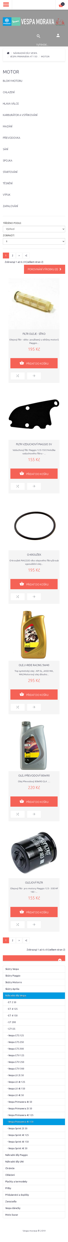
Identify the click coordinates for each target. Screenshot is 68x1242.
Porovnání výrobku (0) (43, 269)
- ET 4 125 (11, 1009)
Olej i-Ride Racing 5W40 (34, 665)
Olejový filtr (34, 882)
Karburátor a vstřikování (20, 115)
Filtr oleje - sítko (34, 333)
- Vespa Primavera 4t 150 (19, 1122)
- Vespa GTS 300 (14, 1048)
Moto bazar (11, 1215)
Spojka (7, 160)
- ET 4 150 (11, 1015)
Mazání (7, 126)
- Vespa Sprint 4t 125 (17, 1135)
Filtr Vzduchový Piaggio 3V (34, 444)
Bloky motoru (12, 80)
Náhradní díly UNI (14, 1161)
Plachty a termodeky (16, 1181)
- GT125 (10, 1029)
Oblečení (10, 1175)
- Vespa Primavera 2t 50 (18, 1108)
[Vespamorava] (34, 21)
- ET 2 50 (10, 1002)
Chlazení (9, 92)
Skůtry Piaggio (12, 975)
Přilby (8, 1188)
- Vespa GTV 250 (14, 1062)
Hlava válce (11, 103)
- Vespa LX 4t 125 (15, 1082)
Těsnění (7, 183)
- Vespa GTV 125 (14, 1055)
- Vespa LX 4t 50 (14, 1095)
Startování (10, 171)
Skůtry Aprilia (12, 989)
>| (26, 255)
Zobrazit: (9, 235)
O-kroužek (34, 554)
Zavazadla (10, 1201)
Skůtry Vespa (12, 969)
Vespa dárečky (12, 1208)
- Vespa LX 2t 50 (14, 1075)
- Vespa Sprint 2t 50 (16, 1128)
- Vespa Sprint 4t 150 (17, 1141)
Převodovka (11, 137)
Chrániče (10, 1168)
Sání (5, 149)
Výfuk (6, 194)
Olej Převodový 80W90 (34, 775)
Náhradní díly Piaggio (16, 1155)
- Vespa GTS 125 (14, 1035)
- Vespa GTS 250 (14, 1042)
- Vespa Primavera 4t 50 (18, 1102)
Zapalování (10, 206)
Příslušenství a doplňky (17, 1195)
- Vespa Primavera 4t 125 (19, 1115)
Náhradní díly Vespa (25, 53)
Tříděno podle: (12, 223)
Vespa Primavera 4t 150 (23, 56)
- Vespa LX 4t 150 (15, 1088)
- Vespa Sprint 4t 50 (16, 1148)
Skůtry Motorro (13, 982)
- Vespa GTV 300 (14, 1068)
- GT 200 (10, 1022)
